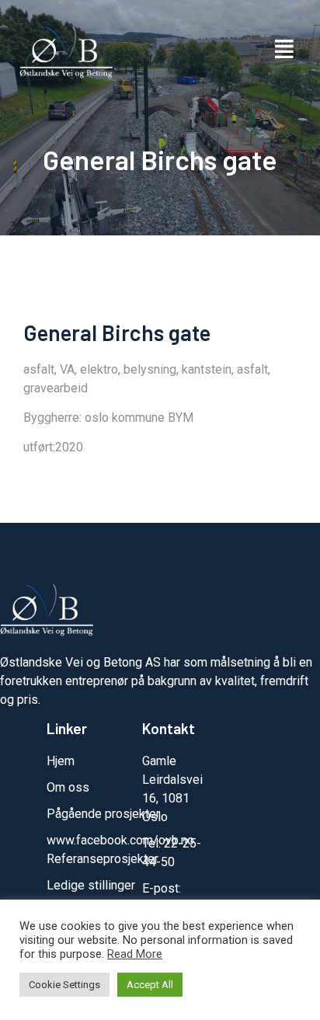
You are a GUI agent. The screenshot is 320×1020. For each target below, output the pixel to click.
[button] (284, 49)
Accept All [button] (150, 984)
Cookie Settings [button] (64, 984)
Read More (134, 954)
